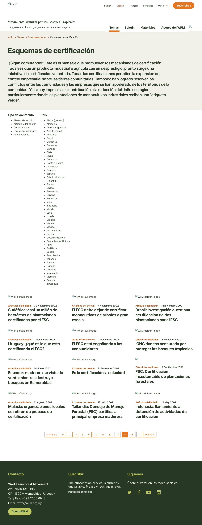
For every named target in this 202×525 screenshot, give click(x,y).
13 (117, 434)
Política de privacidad (80, 491)
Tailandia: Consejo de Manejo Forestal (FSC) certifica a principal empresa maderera (98, 411)
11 (103, 434)
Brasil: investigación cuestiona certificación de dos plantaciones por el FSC (162, 315)
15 (132, 434)
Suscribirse (183, 5)
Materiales (147, 27)
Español (120, 5)
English (107, 5)
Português (148, 5)
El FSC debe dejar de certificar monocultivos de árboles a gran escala (100, 315)
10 (95, 434)
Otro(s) (162, 5)
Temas (114, 27)
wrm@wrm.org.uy (29, 503)
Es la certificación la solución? (99, 372)
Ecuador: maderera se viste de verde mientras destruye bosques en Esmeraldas (35, 377)
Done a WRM (20, 511)
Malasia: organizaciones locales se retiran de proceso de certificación (36, 411)
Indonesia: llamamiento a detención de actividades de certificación (161, 411)
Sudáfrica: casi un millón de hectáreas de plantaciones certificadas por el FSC (32, 315)
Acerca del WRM (173, 27)
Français (134, 5)
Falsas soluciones (37, 37)
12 (110, 434)
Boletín (130, 27)
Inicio (10, 37)
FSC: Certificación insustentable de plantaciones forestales (162, 376)
